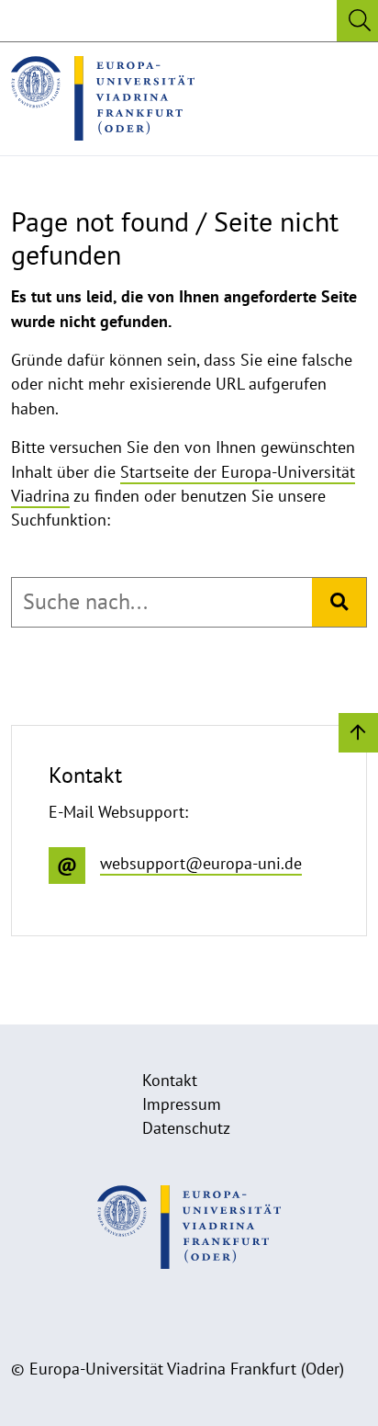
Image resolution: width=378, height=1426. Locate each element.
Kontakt (169, 1080)
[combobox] (162, 601)
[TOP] (358, 731)
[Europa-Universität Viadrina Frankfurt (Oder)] (103, 98)
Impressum (181, 1104)
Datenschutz (186, 1127)
